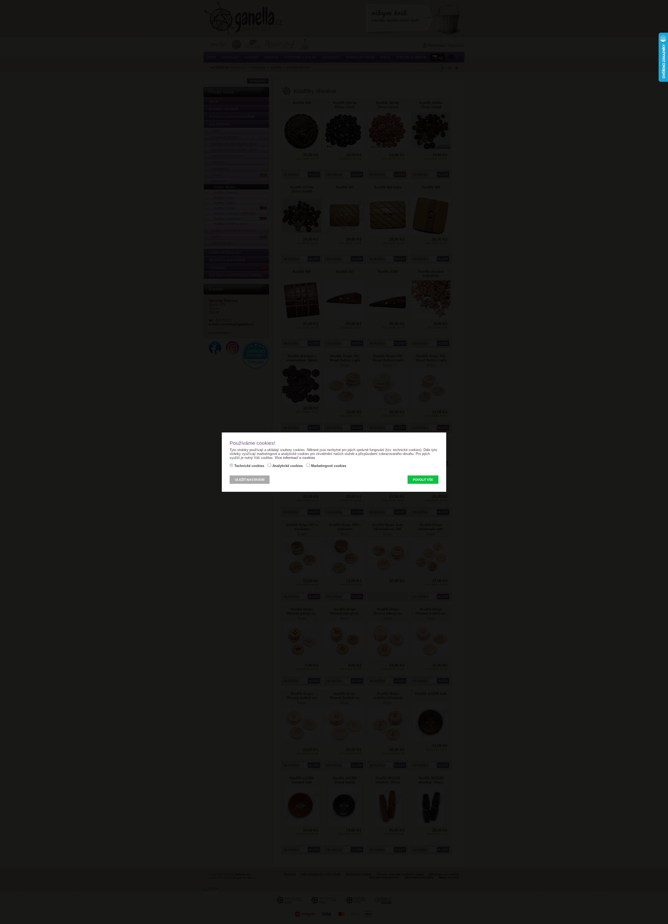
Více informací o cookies (295, 458)
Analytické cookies (287, 466)
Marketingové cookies (328, 466)
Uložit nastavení (249, 479)
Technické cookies (249, 466)
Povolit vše (423, 479)
